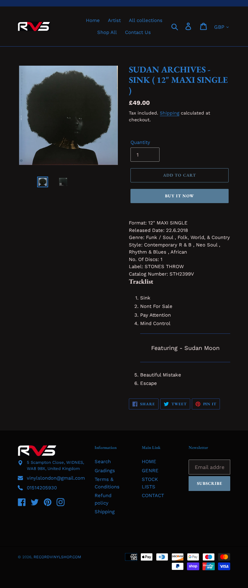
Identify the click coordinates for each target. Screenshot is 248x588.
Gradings (105, 471)
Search (103, 461)
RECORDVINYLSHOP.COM (57, 557)
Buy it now (179, 196)
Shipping (169, 112)
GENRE (150, 471)
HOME (149, 461)
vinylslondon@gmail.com (56, 478)
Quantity (140, 142)
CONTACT (153, 495)
